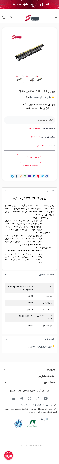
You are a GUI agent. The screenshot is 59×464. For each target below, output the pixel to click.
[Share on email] (29, 176)
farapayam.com (23, 445)
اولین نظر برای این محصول (40, 97)
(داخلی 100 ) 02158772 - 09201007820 (36, 405)
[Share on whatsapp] (25, 176)
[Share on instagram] (21, 176)
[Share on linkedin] (34, 176)
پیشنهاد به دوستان (30, 165)
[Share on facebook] (47, 176)
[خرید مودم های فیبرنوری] (29, 4)
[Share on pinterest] (38, 176)
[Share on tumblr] (16, 176)
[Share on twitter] (42, 176)
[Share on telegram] (12, 176)
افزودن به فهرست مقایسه (30, 157)
